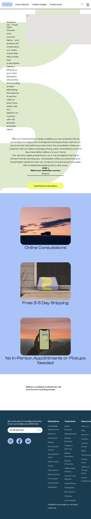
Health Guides (39, 4)
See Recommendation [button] (45, 186)
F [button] (45, 173)
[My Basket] (87, 4)
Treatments (56, 4)
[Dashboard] (82, 4)
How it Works (22, 4)
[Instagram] (11, 441)
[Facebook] (19, 441)
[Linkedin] (28, 441)
